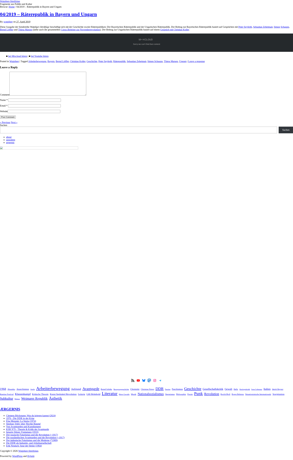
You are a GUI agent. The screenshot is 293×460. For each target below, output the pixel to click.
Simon (277, 27)
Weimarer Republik (34, 398)
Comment (4, 94)
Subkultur (6, 398)
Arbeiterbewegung (37, 61)
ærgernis (10, 142)
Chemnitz (134, 389)
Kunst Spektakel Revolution (63, 394)
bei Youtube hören (40, 56)
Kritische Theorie (40, 394)
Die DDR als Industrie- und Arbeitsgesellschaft (28, 443)
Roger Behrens (238, 394)
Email (3, 105)
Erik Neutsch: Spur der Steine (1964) (24, 445)
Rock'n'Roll (225, 394)
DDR (160, 389)
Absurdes (11, 389)
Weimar (17, 399)
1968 (3, 389)
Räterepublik (119, 61)
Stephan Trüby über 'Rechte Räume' (23, 424)
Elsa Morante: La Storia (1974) (21, 421)
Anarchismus (22, 389)
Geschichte (92, 61)
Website (4, 111)
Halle (236, 389)
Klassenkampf (23, 394)
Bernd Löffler (6, 29)
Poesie (190, 394)
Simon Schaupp (155, 61)
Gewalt (228, 389)
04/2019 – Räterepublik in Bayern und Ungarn (48, 14)
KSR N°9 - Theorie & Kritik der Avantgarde (27, 429)
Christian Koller (77, 61)
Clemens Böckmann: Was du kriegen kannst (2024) (31, 415)
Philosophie (181, 394)
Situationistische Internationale (258, 394)
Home (12, 6)
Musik (133, 394)
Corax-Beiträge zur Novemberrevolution (80, 29)
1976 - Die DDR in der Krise (20, 418)
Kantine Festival (7, 394)
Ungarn (182, 61)
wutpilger (8, 21)
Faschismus (177, 389)
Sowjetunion (278, 394)
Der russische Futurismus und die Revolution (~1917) (32, 434)
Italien (267, 389)
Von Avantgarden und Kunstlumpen (23, 426)
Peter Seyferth (245, 27)
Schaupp (285, 27)
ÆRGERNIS (10, 409)
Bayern (50, 61)
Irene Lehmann (256, 389)
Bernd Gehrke (106, 389)
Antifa (32, 389)
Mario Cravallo (124, 394)
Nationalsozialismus (151, 394)
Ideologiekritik (244, 389)
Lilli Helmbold (93, 394)
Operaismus (170, 394)
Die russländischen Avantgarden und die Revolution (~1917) (35, 437)
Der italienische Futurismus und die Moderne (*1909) (32, 440)
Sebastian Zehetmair (263, 27)
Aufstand (76, 389)
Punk (198, 393)
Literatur (110, 393)
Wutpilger (14, 61)
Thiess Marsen (25, 29)
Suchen (3, 125)
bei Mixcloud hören (17, 56)
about (8, 137)
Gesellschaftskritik (213, 389)
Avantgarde (90, 389)
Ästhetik (55, 398)
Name (4, 100)
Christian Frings (147, 389)
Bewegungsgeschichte (121, 389)
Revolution (211, 394)
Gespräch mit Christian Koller (174, 29)
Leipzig (81, 394)
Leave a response (196, 61)
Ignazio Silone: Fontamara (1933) (22, 432)
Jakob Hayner (277, 389)
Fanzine (167, 389)
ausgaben (10, 140)
